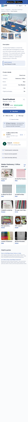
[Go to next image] (24, 23)
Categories (7, 9)
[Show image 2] (11, 36)
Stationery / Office (5, 11)
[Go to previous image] (3, 23)
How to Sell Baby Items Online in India (11, 253)
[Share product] (24, 99)
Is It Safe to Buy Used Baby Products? (11, 259)
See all (25, 165)
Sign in (20, 5)
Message (21, 115)
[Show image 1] (4, 36)
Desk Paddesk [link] (14, 11)
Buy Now (15, 111)
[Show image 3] (18, 36)
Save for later (15, 119)
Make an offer (9, 115)
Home (2, 9)
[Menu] (25, 5)
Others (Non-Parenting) (17, 9)
